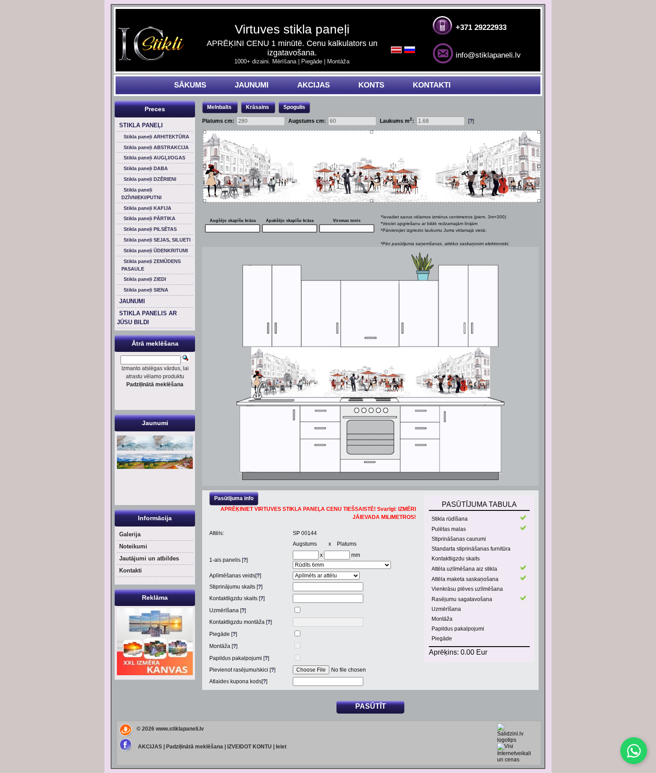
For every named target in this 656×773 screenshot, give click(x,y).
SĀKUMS (190, 85)
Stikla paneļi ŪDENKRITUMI (156, 250)
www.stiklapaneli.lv (180, 729)
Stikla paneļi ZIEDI (145, 279)
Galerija (130, 534)
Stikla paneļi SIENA (146, 289)
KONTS (371, 85)
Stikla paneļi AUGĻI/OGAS (154, 157)
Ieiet (281, 747)
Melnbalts (219, 107)
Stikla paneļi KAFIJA (147, 208)
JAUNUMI (252, 85)
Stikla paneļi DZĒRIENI (150, 179)
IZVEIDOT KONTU (249, 747)
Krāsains (258, 107)
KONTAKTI (432, 85)
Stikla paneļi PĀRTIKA (149, 218)
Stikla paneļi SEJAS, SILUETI (157, 239)
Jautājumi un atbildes (149, 558)
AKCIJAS (313, 85)
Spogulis (294, 107)
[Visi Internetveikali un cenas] (514, 759)
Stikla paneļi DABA (146, 168)
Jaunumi (155, 422)
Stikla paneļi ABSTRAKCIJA (156, 147)
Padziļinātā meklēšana (194, 747)
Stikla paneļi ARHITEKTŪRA (156, 136)
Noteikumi (133, 546)
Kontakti (130, 570)
